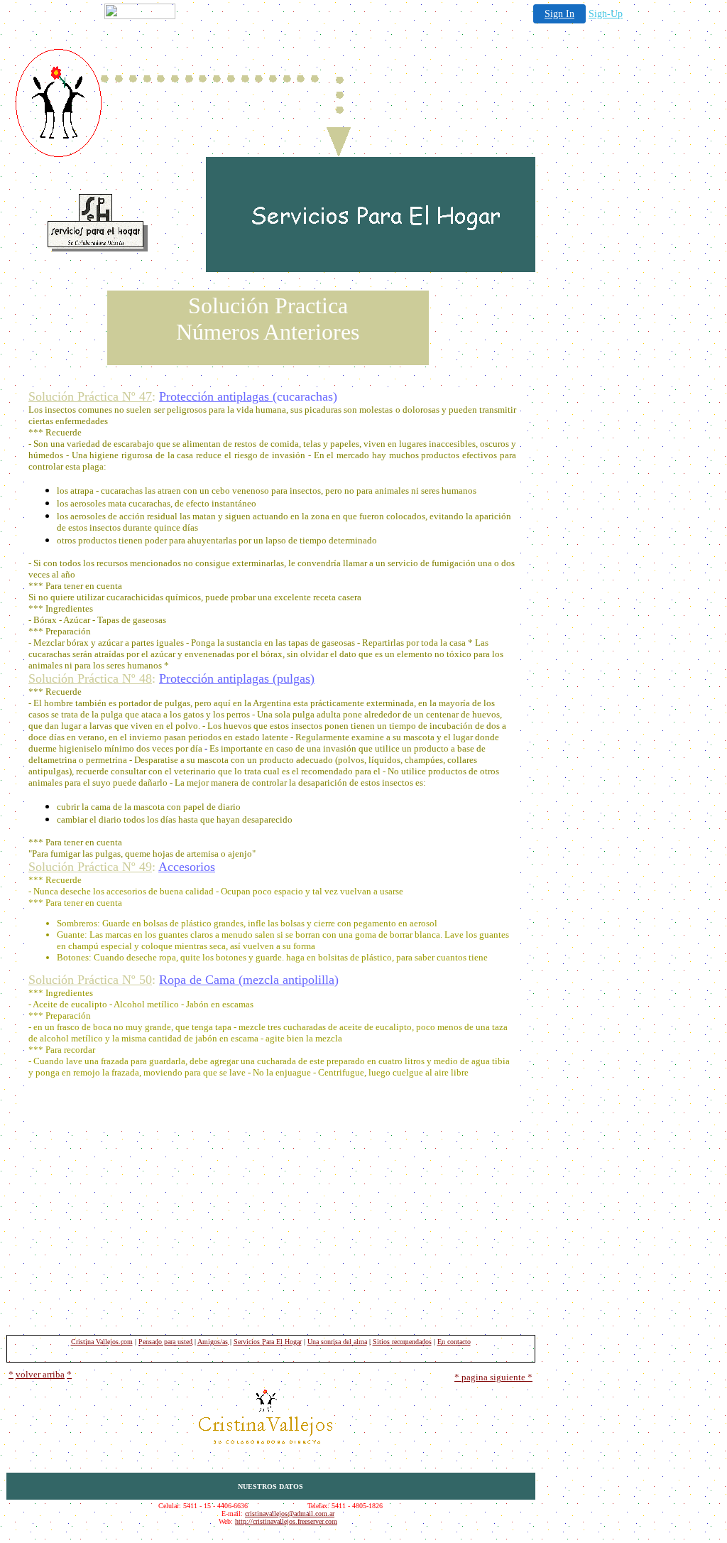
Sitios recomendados (402, 1342)
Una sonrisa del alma (337, 1342)
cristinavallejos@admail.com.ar (289, 1513)
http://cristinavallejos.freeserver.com (286, 1521)
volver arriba (40, 1374)
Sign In (559, 14)
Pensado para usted (165, 1342)
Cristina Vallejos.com (102, 1342)
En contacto (454, 1342)
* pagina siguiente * (493, 1377)
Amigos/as (212, 1342)
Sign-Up (606, 14)
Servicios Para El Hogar (268, 1342)
